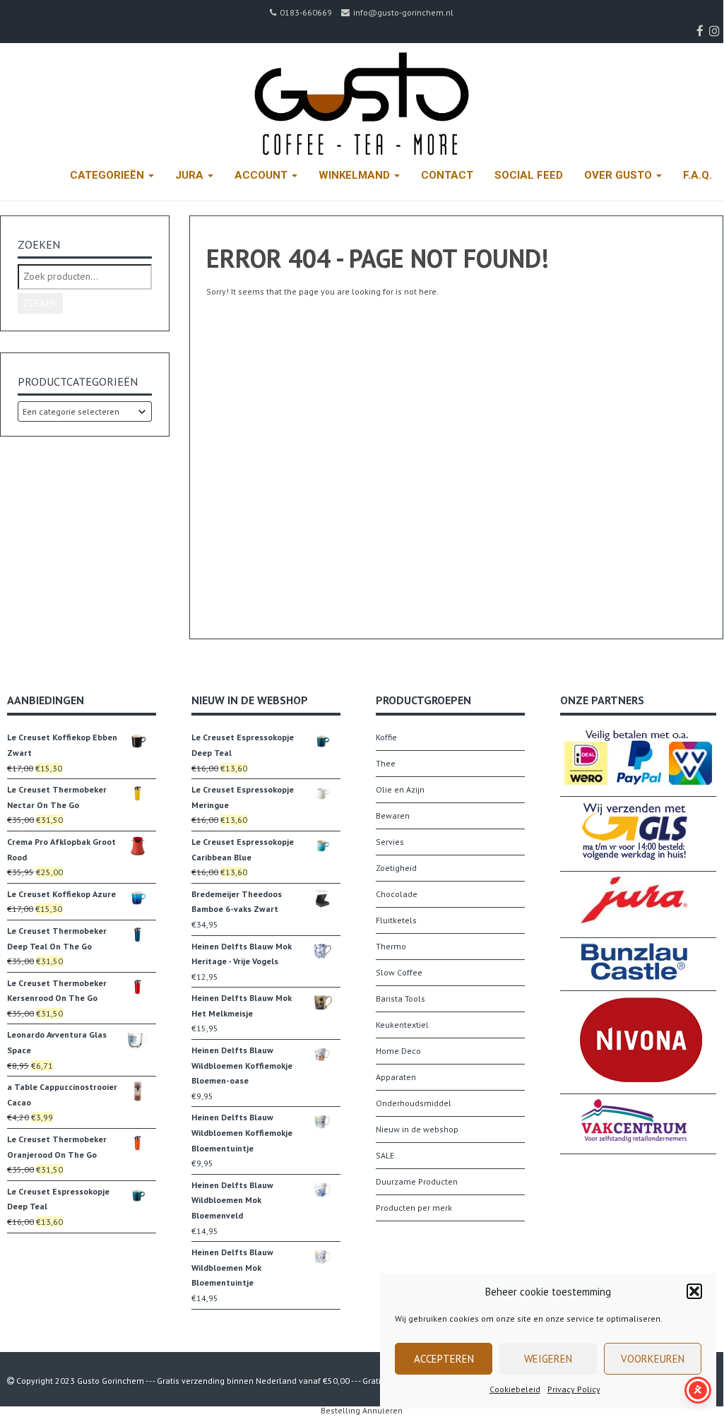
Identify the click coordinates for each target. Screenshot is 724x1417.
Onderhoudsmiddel (413, 1103)
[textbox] (84, 411)
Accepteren (444, 1358)
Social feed (528, 175)
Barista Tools (400, 998)
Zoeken (40, 303)
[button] (694, 1291)
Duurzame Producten (417, 1181)
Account (262, 175)
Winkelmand (356, 175)
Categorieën (108, 175)
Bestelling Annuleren (362, 1410)
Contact (447, 175)
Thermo (391, 946)
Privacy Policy (573, 1389)
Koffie (386, 737)
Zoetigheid (396, 867)
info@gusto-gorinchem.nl (403, 12)
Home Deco (398, 1050)
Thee (386, 763)
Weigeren (548, 1358)
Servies (390, 841)
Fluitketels (396, 920)
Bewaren (393, 815)
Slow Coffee (399, 972)
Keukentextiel (402, 1024)
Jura (190, 175)
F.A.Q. (697, 175)
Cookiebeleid (514, 1389)
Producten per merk (414, 1207)
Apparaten (396, 1077)
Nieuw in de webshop (417, 1129)
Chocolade (396, 894)
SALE (385, 1155)
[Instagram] (716, 31)
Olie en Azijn (400, 789)
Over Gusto (619, 175)
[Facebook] (701, 31)
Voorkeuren (652, 1358)
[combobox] (85, 411)
